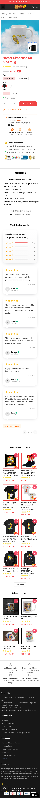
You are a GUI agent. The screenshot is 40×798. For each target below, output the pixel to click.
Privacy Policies (7, 726)
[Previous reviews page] (25, 432)
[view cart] (37, 6)
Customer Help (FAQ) (9, 755)
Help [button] (36, 795)
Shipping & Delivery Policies (11, 743)
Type (4, 75)
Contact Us (5, 752)
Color (4, 82)
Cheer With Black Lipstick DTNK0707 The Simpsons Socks (28, 473)
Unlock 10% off (4, 788)
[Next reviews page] (35, 432)
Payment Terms (7, 746)
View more (20, 584)
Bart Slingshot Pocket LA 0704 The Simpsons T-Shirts (29, 539)
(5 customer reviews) (19, 67)
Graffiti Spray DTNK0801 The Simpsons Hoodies (27, 571)
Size (4, 90)
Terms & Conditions (8, 723)
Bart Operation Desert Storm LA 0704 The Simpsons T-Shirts (10, 539)
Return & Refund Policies (10, 749)
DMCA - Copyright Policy (10, 729)
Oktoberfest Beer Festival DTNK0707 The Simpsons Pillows (10, 473)
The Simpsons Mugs (9, 17)
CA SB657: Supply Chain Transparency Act (16, 732)
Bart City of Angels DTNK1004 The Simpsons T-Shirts (9, 505)
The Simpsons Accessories (18, 14)
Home (3, 14)
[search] (33, 6)
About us (5, 720)
